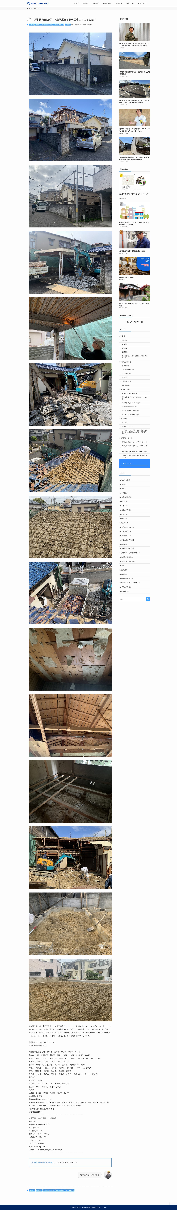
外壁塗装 (124, 348)
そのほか (124, 493)
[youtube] (138, 322)
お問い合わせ (127, 463)
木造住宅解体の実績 (128, 369)
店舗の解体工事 (126, 536)
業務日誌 (67, 24)
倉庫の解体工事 (126, 497)
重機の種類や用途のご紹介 (130, 406)
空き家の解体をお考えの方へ (130, 410)
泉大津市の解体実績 (127, 548)
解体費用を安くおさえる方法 (130, 393)
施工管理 (124, 352)
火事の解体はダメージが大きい (131, 403)
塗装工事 (124, 514)
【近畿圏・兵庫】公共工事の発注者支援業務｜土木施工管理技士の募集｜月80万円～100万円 (135, 432)
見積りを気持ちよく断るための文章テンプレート (134, 446)
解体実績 (38, 24)
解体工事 (124, 344)
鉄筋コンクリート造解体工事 (130, 583)
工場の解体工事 (126, 531)
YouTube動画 (126, 385)
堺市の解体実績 (126, 510)
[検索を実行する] (148, 599)
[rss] (141, 322)
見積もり (124, 565)
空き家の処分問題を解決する (130, 414)
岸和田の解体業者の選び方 (42, 1162)
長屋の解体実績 (126, 587)
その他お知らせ (126, 381)
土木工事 (124, 506)
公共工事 (124, 501)
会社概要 (124, 422)
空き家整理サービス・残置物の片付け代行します (134, 357)
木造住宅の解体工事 (59, 24)
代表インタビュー (127, 426)
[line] (134, 322)
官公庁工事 (125, 523)
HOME (123, 336)
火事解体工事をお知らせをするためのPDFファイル (134, 456)
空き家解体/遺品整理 (128, 561)
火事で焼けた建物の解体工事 (130, 553)
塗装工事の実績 (126, 373)
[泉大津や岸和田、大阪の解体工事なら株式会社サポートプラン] (38, 3)
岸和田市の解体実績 (47, 24)
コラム (123, 488)
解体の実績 (125, 366)
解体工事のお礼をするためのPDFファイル (134, 451)
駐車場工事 (125, 591)
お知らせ (31, 24)
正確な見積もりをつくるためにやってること (134, 398)
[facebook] (127, 322)
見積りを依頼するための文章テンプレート (134, 442)
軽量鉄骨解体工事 (127, 578)
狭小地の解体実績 (127, 557)
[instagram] (131, 322)
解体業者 (124, 574)
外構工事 (124, 518)
